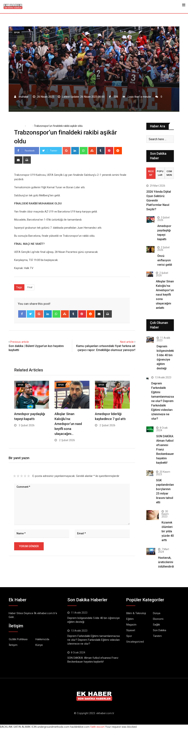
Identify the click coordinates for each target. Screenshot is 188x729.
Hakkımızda (42, 639)
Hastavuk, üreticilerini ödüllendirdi (166, 562)
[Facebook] (22, 314)
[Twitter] (31, 314)
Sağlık (156, 624)
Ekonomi (158, 619)
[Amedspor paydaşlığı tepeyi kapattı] (150, 219)
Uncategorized (135, 641)
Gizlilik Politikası (18, 639)
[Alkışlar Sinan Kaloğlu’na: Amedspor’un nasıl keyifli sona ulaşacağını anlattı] (149, 274)
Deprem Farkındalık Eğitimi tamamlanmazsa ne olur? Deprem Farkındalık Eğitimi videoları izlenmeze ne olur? (162, 401)
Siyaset (130, 630)
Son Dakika (159, 630)
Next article (127, 341)
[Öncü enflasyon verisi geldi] (150, 249)
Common (169, 173)
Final (29, 287)
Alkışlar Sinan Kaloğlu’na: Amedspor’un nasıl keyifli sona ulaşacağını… (68, 424)
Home (20, 125)
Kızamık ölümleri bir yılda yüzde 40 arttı (168, 531)
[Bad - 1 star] (14, 476)
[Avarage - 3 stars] (21, 476)
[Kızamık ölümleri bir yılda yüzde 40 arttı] (152, 515)
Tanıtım (157, 636)
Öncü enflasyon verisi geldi (164, 260)
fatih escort (97, 726)
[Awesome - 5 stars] (28, 476)
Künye (39, 645)
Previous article (19, 341)
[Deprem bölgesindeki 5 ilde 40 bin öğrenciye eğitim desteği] (150, 340)
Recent (151, 173)
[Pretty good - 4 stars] (25, 476)
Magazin (131, 624)
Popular (160, 173)
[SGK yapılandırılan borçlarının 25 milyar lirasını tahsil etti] (149, 473)
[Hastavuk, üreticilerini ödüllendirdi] (150, 551)
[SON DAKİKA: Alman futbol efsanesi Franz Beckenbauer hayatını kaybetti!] (149, 429)
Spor (29, 125)
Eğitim (130, 619)
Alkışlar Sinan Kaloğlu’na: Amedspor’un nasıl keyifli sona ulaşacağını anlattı (165, 295)
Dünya (156, 613)
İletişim (13, 645)
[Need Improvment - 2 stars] (18, 476)
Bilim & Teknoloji (136, 613)
